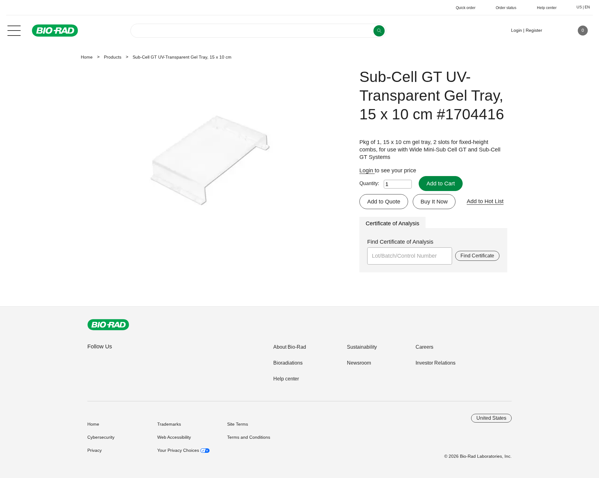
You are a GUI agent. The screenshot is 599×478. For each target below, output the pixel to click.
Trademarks (169, 424)
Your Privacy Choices (178, 450)
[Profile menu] (556, 30)
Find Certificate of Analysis (400, 242)
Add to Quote (383, 201)
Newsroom (359, 363)
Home (87, 57)
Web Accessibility (174, 437)
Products (112, 57)
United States (491, 418)
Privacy (94, 450)
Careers (424, 347)
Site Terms (237, 424)
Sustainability (362, 347)
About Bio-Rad (289, 347)
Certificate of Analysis (392, 223)
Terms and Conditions (248, 437)
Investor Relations (435, 363)
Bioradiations (288, 363)
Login (367, 170)
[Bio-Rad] (108, 324)
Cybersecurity (100, 437)
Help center (286, 378)
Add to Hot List (485, 201)
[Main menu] (14, 30)
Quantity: (369, 183)
